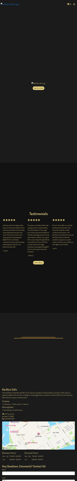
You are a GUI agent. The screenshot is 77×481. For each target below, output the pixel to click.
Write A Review (38, 263)
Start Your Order (38, 88)
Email (3, 478)
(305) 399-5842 (10, 419)
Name (4, 470)
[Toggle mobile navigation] (74, 4)
